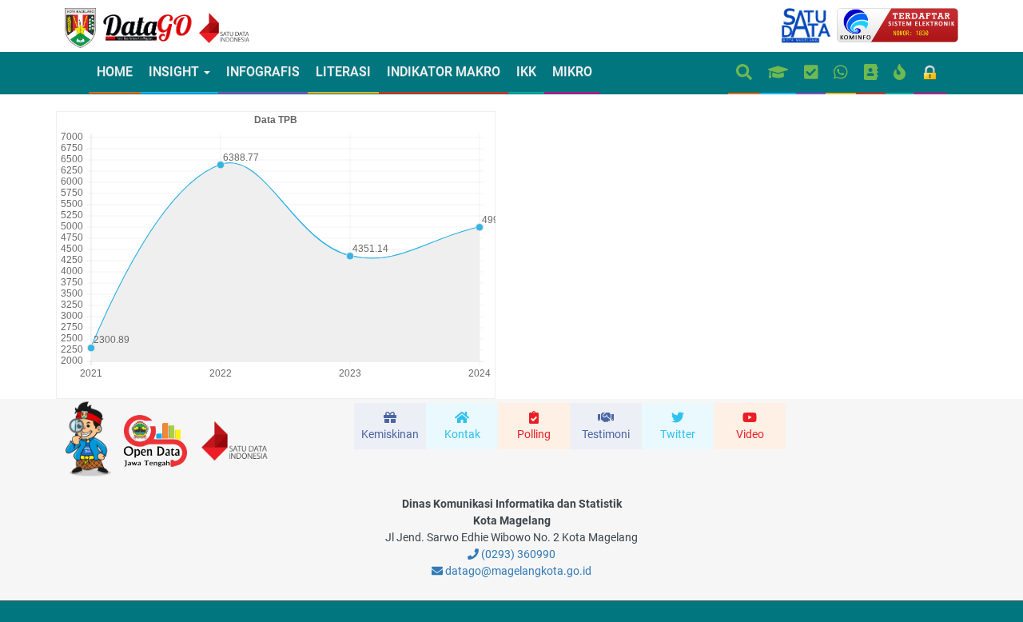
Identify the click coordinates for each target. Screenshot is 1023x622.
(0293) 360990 (517, 554)
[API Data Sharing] (900, 73)
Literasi (343, 71)
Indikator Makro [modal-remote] (443, 71)
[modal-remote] (390, 426)
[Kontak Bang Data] (841, 73)
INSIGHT (175, 71)
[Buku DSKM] (871, 73)
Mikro (572, 71)
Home (115, 71)
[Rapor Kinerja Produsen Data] (778, 73)
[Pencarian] (744, 73)
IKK (526, 71)
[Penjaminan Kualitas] (811, 73)
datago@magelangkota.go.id (517, 570)
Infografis (263, 71)
